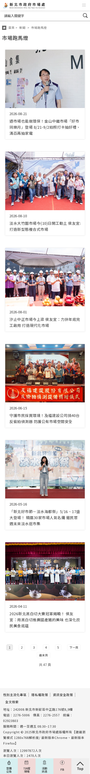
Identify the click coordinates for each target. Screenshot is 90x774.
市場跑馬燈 (39, 27)
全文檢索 (12, 702)
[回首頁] (23, 5)
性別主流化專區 (15, 695)
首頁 (11, 27)
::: (2, 33)
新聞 (22, 27)
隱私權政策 (39, 695)
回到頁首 (80, 766)
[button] (84, 5)
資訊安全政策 (63, 695)
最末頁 (43, 655)
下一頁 (73, 647)
